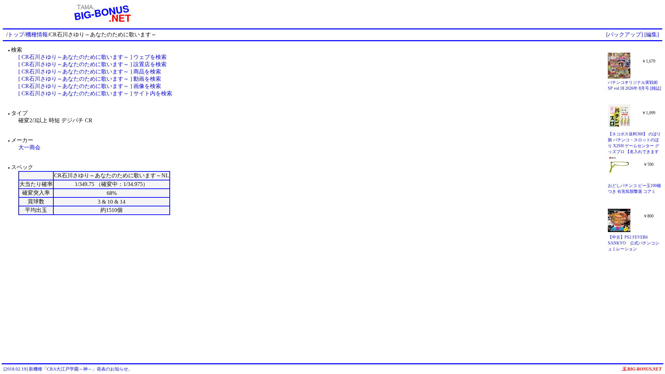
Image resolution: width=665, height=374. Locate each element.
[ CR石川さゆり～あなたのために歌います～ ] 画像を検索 (89, 86)
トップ (16, 34)
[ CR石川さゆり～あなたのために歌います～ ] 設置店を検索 (92, 64)
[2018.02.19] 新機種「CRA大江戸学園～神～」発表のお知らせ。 (68, 369)
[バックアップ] (624, 34)
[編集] (651, 34)
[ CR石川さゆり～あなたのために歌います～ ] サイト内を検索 (95, 93)
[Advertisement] (432, 13)
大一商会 (29, 147)
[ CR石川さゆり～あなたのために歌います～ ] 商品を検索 (89, 71)
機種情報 (37, 34)
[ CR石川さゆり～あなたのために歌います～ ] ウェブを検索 (92, 57)
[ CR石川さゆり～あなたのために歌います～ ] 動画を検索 (89, 79)
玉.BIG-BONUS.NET (642, 369)
